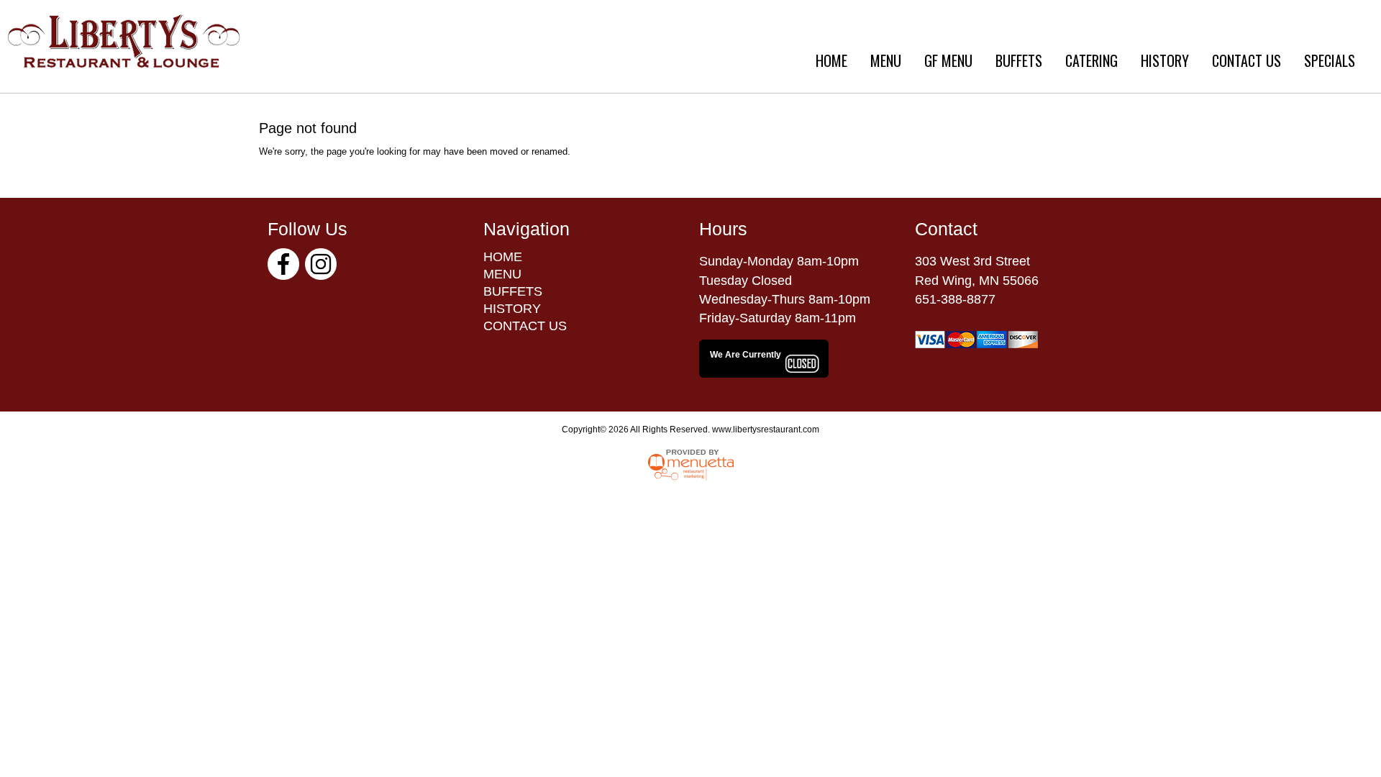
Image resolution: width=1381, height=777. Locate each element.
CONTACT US (1246, 60)
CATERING (1091, 60)
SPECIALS (1329, 60)
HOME (831, 60)
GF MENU (948, 60)
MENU (885, 60)
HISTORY (1165, 60)
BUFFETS (1018, 60)
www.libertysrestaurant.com (765, 429)
